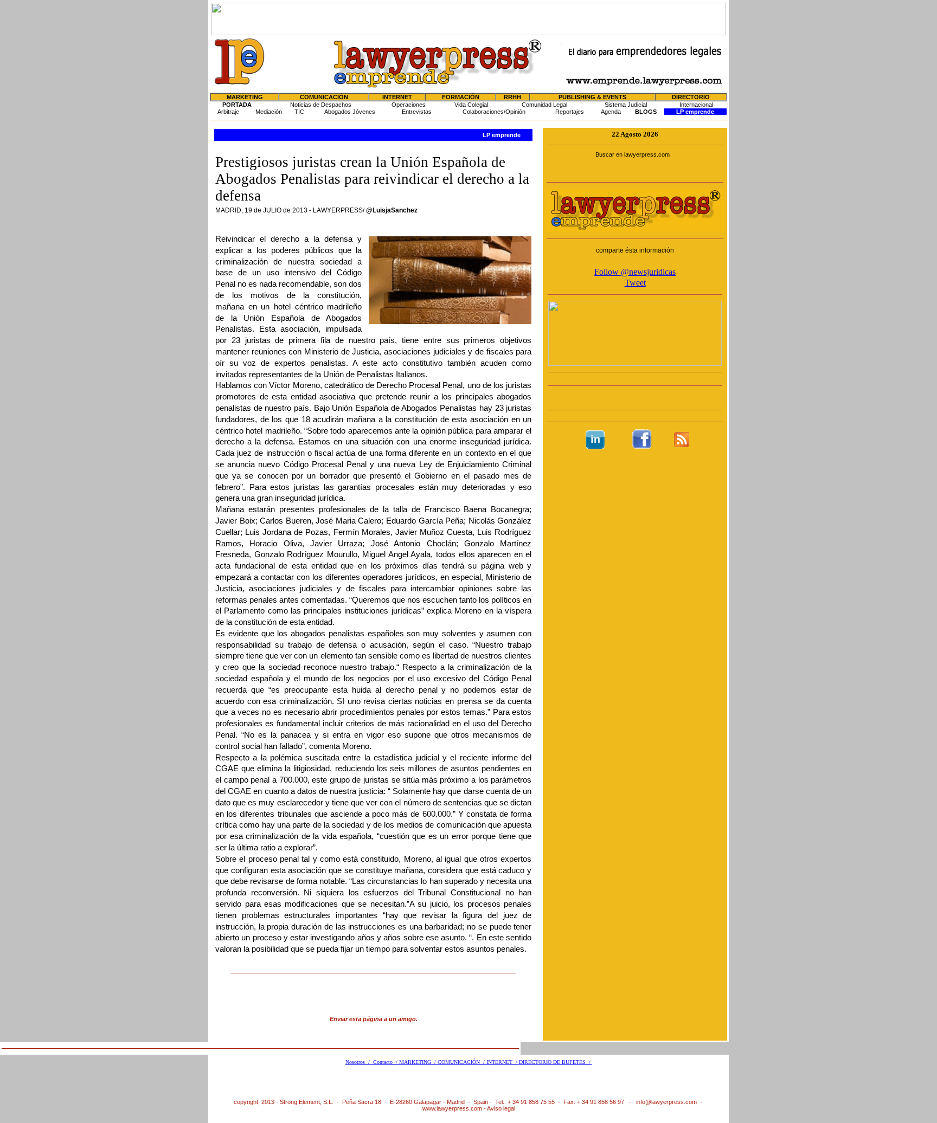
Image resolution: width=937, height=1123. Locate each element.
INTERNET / (502, 1062)
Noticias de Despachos (320, 104)
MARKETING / (418, 1062)
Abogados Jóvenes (349, 111)
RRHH (512, 97)
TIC (299, 111)
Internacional (696, 104)
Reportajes (569, 111)
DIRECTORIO (691, 97)
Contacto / (386, 1062)
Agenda (611, 111)
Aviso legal (501, 1108)
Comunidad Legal (544, 104)
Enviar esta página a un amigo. (374, 1019)
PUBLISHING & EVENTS (592, 97)
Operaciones (409, 104)
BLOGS (646, 111)
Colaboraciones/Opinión (494, 111)
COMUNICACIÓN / (462, 1062)
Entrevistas (417, 111)
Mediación (268, 111)
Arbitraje (228, 111)
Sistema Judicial (626, 104)
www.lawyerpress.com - (454, 1108)
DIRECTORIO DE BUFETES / (555, 1062)
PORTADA (237, 104)
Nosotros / (359, 1062)
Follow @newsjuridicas (635, 271)
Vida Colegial (471, 104)
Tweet (635, 282)
